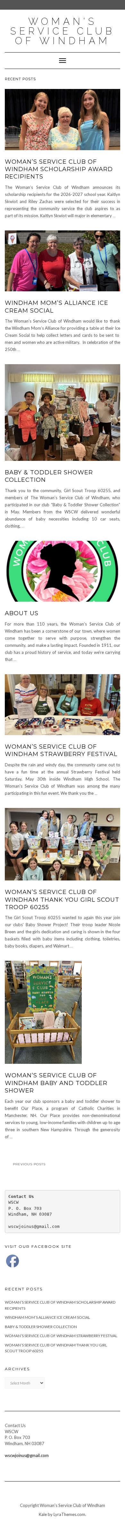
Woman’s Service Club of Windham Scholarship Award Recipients (59, 169)
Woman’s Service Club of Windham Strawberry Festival (61, 750)
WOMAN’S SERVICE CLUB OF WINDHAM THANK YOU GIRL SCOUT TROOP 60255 (62, 900)
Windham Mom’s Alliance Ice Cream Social (47, 1317)
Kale (43, 1514)
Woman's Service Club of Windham (62, 31)
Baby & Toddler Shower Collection (41, 1326)
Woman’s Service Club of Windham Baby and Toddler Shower (56, 1083)
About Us (21, 613)
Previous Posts (29, 1164)
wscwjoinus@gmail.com (27, 1455)
